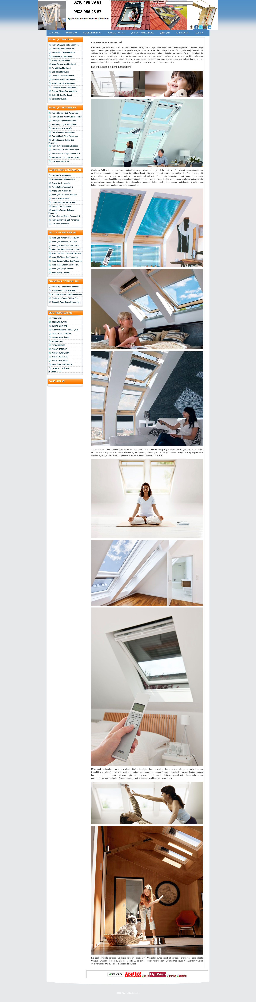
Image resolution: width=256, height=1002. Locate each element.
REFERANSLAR (182, 33)
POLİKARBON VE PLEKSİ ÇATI (65, 330)
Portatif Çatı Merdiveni (61, 68)
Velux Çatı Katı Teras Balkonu (64, 195)
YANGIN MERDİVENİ (60, 338)
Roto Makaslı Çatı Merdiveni (63, 80)
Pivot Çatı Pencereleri (61, 199)
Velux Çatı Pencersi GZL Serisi (64, 242)
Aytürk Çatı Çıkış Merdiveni (63, 83)
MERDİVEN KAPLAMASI (62, 365)
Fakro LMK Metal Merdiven (63, 49)
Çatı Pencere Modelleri (61, 175)
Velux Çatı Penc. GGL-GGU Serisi (65, 246)
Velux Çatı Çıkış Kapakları (62, 269)
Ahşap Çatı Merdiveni (61, 60)
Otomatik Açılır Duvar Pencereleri (66, 302)
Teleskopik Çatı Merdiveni (62, 56)
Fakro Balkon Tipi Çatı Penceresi (65, 157)
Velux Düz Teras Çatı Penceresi (65, 257)
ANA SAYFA (54, 33)
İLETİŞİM (199, 33)
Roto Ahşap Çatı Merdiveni (63, 76)
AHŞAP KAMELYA (59, 349)
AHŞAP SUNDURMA (60, 353)
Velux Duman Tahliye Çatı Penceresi (67, 261)
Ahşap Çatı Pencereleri (61, 191)
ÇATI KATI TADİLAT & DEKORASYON (59, 369)
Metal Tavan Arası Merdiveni (64, 64)
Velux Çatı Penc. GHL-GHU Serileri (66, 253)
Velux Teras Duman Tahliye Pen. (65, 265)
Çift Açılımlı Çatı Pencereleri (63, 202)
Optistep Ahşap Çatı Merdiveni (64, 87)
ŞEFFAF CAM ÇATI (59, 326)
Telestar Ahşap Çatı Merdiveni (64, 91)
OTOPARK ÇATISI (59, 322)
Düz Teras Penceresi (60, 161)
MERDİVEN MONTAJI (92, 33)
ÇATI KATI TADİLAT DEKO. (142, 33)
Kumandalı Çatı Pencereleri (63, 179)
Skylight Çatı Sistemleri (61, 206)
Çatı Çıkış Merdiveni (60, 72)
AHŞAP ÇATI (57, 341)
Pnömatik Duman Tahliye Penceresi (67, 294)
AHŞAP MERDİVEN (60, 361)
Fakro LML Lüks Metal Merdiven (65, 45)
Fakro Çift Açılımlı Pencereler (64, 121)
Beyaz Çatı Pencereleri (61, 183)
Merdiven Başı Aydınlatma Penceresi (61, 211)
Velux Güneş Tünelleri (61, 273)
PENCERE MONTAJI (116, 33)
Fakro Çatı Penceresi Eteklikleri (65, 146)
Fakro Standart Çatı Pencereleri (65, 113)
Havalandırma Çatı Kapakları (64, 291)
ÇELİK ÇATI (165, 33)
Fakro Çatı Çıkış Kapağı (62, 128)
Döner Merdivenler (59, 99)
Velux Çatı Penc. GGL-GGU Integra (66, 249)
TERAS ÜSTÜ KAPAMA (61, 334)
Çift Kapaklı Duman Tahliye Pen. (65, 298)
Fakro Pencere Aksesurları (63, 132)
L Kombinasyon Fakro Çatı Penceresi (61, 141)
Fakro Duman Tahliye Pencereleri (66, 154)
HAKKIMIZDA (71, 33)
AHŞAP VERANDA (60, 357)
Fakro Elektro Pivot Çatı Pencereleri (67, 117)
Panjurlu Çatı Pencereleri (62, 187)
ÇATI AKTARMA (58, 345)
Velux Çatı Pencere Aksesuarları (65, 238)
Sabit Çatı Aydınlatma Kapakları (65, 287)
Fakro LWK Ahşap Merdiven (63, 53)
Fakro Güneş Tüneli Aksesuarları (65, 150)
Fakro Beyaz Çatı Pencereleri (64, 125)
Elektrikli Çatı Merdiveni (62, 95)
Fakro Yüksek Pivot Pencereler (65, 136)
